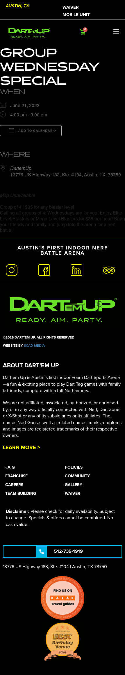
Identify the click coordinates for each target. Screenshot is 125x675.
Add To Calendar (35, 131)
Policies (74, 467)
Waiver (71, 7)
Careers (14, 484)
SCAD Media (34, 345)
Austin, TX (17, 5)
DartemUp (20, 168)
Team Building (20, 493)
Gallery (73, 484)
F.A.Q (9, 467)
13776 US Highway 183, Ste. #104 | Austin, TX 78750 (55, 567)
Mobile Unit (76, 14)
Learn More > (21, 447)
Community (77, 476)
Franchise (16, 476)
